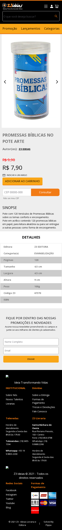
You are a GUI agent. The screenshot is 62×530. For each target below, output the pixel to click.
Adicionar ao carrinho (22, 181)
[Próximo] (57, 81)
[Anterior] (5, 81)
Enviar (31, 359)
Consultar (45, 192)
